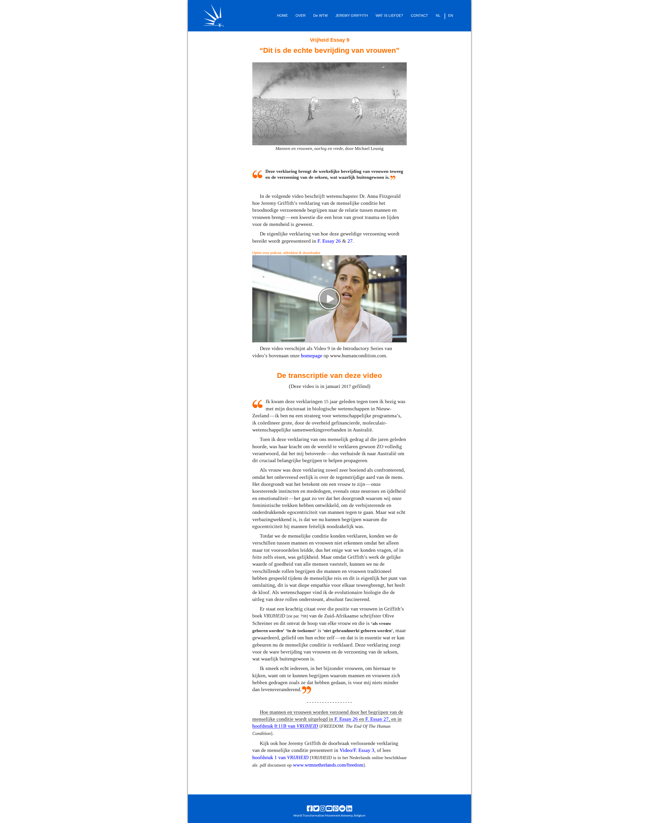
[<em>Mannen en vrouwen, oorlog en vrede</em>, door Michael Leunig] (329, 103)
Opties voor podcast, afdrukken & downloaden (286, 253)
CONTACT (419, 15)
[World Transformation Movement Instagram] (323, 808)
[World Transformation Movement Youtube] (329, 808)
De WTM (320, 15)
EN (450, 15)
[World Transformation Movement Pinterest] (336, 808)
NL (438, 15)
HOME (282, 15)
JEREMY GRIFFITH (351, 15)
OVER (301, 15)
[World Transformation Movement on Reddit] (342, 808)
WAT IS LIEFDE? (389, 15)
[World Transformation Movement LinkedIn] (349, 808)
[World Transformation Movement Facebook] (310, 808)
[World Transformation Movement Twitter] (316, 808)
